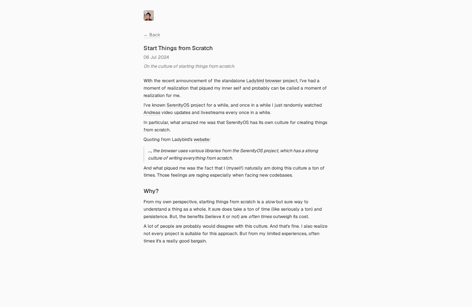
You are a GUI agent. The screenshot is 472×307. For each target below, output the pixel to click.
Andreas (152, 112)
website (201, 139)
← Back (152, 35)
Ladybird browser (264, 80)
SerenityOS (178, 105)
